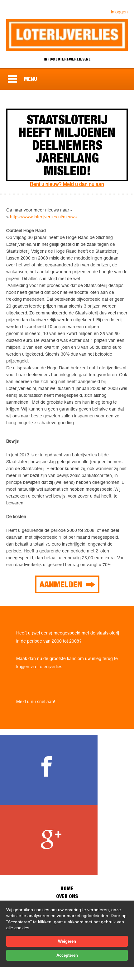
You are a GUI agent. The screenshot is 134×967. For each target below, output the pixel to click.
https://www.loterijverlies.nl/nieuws (43, 216)
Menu (30, 79)
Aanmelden (61, 584)
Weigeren (67, 941)
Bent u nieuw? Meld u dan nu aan (67, 184)
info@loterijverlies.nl (67, 59)
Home (67, 888)
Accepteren (67, 955)
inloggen (119, 11)
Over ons (67, 896)
